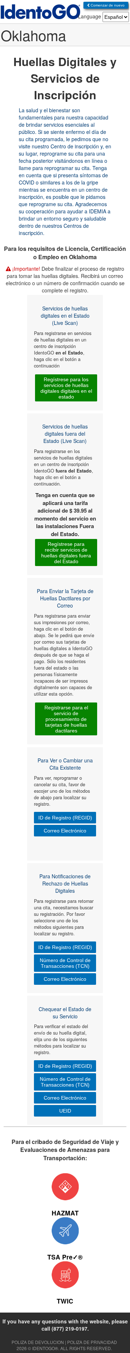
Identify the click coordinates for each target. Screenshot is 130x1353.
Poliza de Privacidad (92, 1342)
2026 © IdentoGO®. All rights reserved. (64, 1348)
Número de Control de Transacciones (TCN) (65, 963)
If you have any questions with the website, (65, 1325)
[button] (105, 5)
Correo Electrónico (65, 831)
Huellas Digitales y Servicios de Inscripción (65, 78)
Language (89, 16)
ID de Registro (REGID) (65, 818)
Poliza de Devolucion (38, 1342)
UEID (65, 1111)
